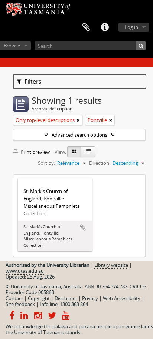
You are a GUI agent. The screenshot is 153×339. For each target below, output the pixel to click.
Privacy (90, 298)
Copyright (39, 298)
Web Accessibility (121, 298)
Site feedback (20, 304)
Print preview (34, 152)
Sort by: (46, 163)
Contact (14, 298)
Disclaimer (66, 298)
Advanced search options (79, 135)
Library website (111, 265)
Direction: (99, 163)
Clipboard (86, 27)
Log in (131, 27)
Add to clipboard (83, 227)
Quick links (104, 27)
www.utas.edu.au (25, 270)
